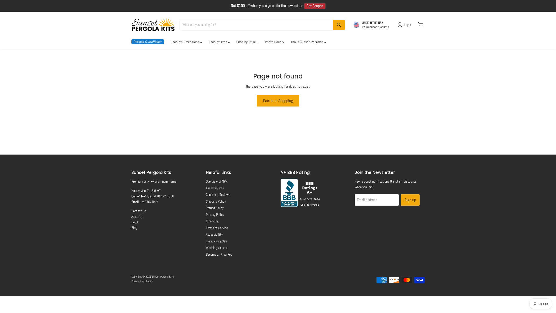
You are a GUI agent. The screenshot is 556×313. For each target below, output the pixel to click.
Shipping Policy (216, 201)
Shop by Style (246, 42)
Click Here (151, 202)
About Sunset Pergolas (307, 42)
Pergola (148, 41)
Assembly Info (215, 188)
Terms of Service (217, 228)
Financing (212, 221)
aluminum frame (165, 181)
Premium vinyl (140, 181)
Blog (134, 227)
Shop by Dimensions (185, 42)
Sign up (410, 200)
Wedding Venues (216, 247)
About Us (137, 216)
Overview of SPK (216, 181)
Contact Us (138, 211)
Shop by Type (218, 42)
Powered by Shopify (142, 281)
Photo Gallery (274, 42)
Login (407, 24)
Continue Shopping (278, 100)
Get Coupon (314, 5)
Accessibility (214, 234)
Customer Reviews (218, 194)
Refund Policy (214, 208)
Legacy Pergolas (216, 241)
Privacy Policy (215, 214)
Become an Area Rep (219, 254)
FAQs (134, 222)
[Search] (339, 25)
